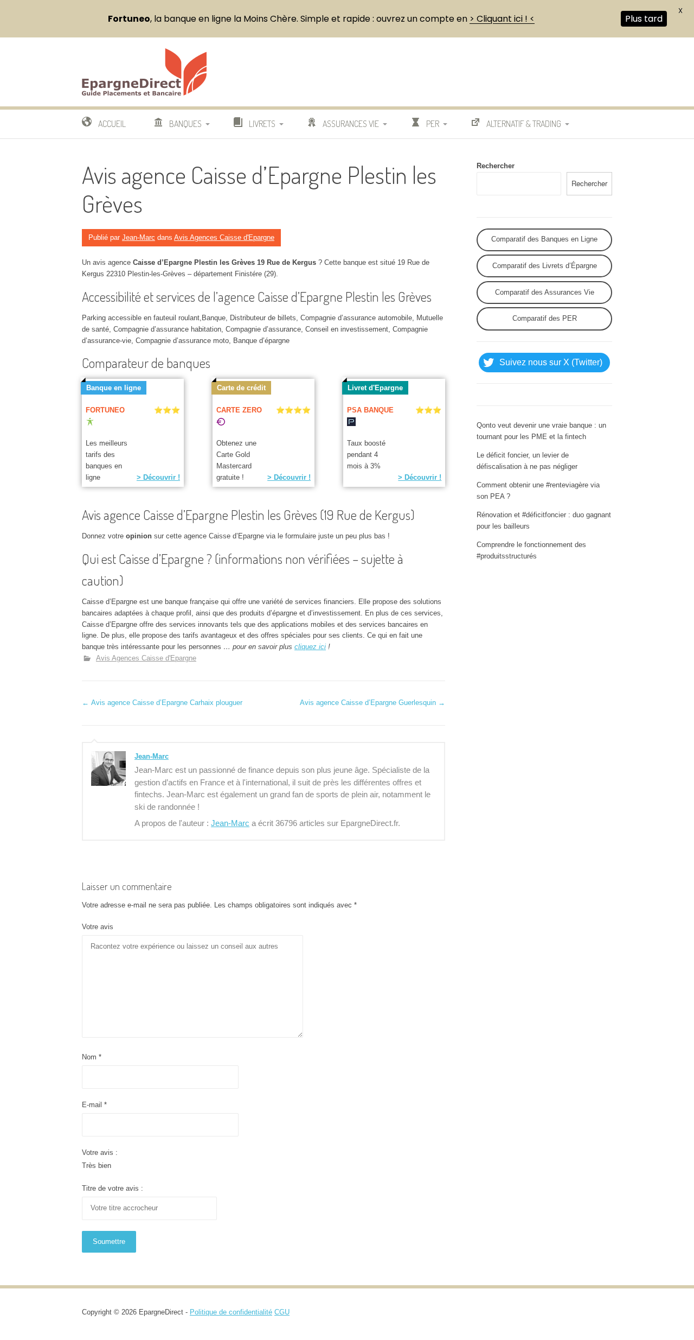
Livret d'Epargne (375, 388)
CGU (282, 1312)
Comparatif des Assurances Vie (544, 292)
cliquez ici (310, 647)
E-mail (94, 1105)
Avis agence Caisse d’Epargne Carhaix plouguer (162, 702)
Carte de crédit (241, 388)
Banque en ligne (113, 388)
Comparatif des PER (544, 318)
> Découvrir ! (158, 477)
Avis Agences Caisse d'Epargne (224, 237)
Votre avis (97, 927)
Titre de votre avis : (112, 1188)
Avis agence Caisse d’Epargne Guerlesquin (372, 702)
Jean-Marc (138, 237)
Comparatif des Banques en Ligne (544, 239)
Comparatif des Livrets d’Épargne (544, 266)
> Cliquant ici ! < (502, 18)
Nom (91, 1057)
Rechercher (496, 166)
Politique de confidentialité (231, 1312)
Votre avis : (100, 1152)
